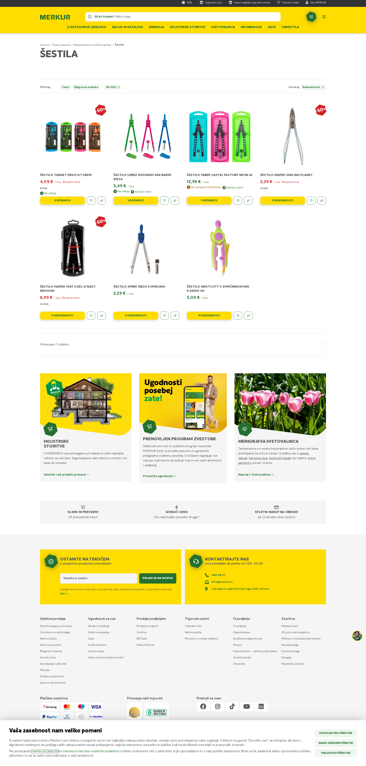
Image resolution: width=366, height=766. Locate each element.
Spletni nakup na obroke (276, 512)
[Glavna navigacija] (324, 16)
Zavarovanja (96, 651)
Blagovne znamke (51, 651)
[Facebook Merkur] (203, 707)
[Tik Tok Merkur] (232, 707)
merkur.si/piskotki (45, 751)
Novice (237, 645)
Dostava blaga (291, 651)
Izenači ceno (176, 512)
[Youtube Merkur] (246, 707)
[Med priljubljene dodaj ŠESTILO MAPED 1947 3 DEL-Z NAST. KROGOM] (91, 316)
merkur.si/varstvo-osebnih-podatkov (91, 751)
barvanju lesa (258, 458)
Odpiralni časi (193, 626)
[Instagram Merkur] (217, 707)
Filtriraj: (45, 87)
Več (62, 593)
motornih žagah (280, 458)
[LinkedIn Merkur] (261, 707)
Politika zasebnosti (52, 676)
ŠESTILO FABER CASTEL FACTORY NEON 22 (219, 175)
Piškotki (45, 670)
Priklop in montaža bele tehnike (301, 638)
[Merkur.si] (55, 18)
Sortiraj (294, 87)
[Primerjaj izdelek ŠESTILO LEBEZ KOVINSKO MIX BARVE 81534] (175, 201)
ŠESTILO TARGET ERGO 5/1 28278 (66, 175)
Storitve (142, 632)
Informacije (251, 27)
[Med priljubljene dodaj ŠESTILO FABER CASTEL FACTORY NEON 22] (238, 201)
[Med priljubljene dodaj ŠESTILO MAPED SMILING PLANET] (311, 201)
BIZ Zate (142, 638)
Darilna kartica (97, 645)
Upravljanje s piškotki (53, 664)
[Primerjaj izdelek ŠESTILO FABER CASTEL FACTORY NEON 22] (248, 201)
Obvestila (290, 27)
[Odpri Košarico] (311, 16)
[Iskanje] (90, 16)
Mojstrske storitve (187, 27)
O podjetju (239, 626)
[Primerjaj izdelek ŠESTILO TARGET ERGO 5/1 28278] (101, 201)
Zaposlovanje (241, 632)
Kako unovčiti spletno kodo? (106, 657)
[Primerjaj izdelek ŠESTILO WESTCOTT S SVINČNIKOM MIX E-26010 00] (248, 316)
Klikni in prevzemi (83, 512)
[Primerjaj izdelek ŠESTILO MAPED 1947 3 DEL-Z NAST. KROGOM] (101, 316)
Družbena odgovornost (247, 638)
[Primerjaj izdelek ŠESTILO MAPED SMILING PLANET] (321, 201)
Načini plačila (48, 638)
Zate (272, 27)
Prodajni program (147, 626)
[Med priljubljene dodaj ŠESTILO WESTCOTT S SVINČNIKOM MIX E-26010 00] (238, 316)
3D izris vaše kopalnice (296, 632)
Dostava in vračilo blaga (55, 632)
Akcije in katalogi (127, 27)
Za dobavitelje (242, 657)
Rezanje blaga (290, 645)
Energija (156, 27)
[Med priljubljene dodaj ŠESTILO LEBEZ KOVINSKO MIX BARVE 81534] (164, 201)
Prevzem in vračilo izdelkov (201, 638)
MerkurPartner (146, 645)
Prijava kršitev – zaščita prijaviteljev (255, 651)
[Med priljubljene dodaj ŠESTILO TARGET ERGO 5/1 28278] (91, 201)
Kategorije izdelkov (88, 27)
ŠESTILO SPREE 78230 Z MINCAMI (139, 286)
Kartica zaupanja (98, 632)
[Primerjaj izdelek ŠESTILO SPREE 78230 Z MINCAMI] (175, 316)
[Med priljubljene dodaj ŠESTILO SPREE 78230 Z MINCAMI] (164, 316)
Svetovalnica (223, 27)
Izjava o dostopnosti (53, 682)
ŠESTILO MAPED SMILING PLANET (286, 175)
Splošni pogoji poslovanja (56, 626)
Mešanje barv (290, 626)
